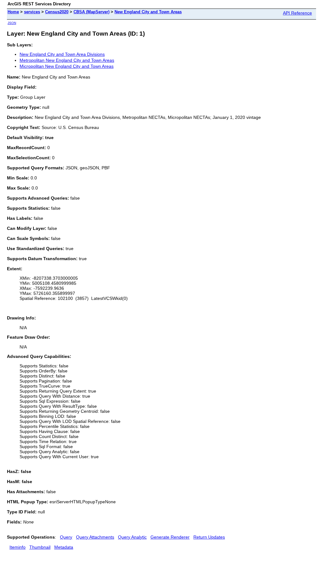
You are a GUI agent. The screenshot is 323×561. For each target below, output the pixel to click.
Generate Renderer (170, 537)
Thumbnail (39, 547)
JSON (12, 23)
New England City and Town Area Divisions (62, 54)
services (32, 11)
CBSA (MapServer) (91, 11)
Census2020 (56, 11)
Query (66, 537)
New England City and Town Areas (148, 11)
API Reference (297, 12)
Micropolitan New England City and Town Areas (67, 66)
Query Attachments (95, 537)
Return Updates (209, 537)
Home (13, 11)
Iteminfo (17, 547)
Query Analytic (132, 537)
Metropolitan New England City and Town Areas (67, 60)
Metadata (63, 547)
